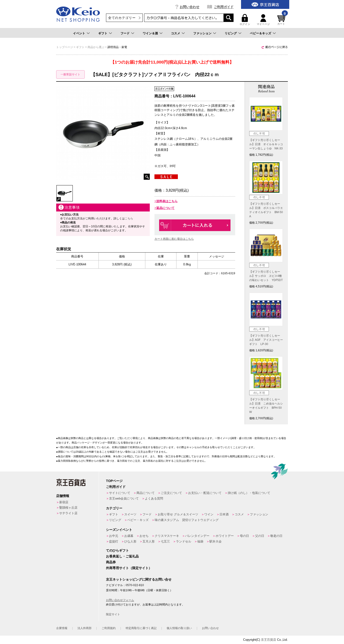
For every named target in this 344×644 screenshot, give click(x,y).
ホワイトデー (225, 536)
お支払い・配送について (205, 493)
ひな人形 (130, 541)
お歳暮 (128, 536)
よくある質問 (154, 498)
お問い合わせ (189, 7)
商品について (145, 493)
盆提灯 (113, 541)
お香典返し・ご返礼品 (122, 556)
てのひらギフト (117, 550)
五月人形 (149, 541)
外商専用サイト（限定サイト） (129, 568)
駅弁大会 (215, 541)
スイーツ (130, 514)
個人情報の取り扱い (179, 628)
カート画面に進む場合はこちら (174, 238)
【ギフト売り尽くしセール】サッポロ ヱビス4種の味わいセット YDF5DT (266, 276)
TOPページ (114, 481)
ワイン (208, 514)
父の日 (259, 536)
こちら (129, 218)
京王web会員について (124, 498)
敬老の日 (276, 536)
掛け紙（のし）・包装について (249, 493)
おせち (144, 536)
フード (125, 33)
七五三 (165, 541)
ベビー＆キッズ (260, 33)
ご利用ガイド (224, 7)
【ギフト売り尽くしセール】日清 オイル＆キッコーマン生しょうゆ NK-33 (266, 144)
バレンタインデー (197, 536)
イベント (79, 33)
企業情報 (61, 628)
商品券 (111, 562)
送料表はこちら (167, 201)
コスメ (175, 33)
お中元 (113, 536)
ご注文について (171, 493)
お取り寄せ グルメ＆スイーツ (178, 514)
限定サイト (113, 614)
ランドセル (183, 541)
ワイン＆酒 (150, 33)
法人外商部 (84, 628)
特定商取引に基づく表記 (141, 628)
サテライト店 (68, 513)
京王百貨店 (268, 639)
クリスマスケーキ (167, 536)
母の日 (244, 536)
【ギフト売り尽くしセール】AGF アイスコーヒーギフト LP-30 (266, 340)
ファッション (202, 33)
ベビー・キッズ (138, 520)
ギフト (102, 33)
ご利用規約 (109, 628)
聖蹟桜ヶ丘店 (68, 507)
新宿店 (63, 502)
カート (281, 19)
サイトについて (119, 493)
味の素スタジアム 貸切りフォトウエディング (187, 520)
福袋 (200, 541)
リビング (231, 33)
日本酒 (224, 514)
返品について (165, 208)
